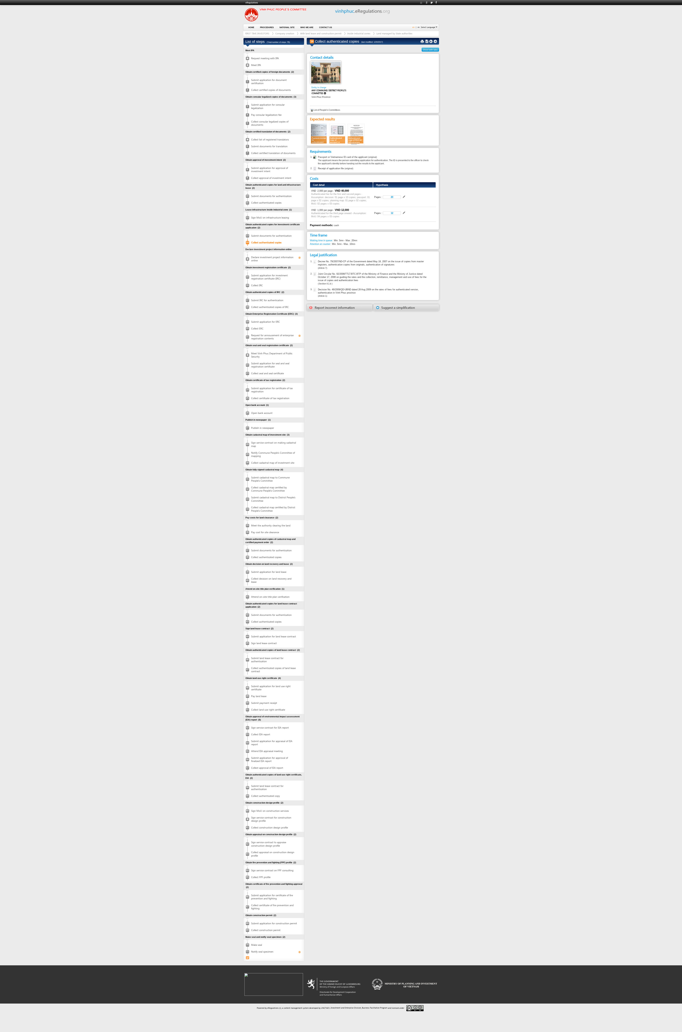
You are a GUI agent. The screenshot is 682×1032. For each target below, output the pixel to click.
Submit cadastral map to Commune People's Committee (270, 479)
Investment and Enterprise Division (346, 1008)
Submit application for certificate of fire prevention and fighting (272, 897)
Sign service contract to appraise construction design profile (268, 844)
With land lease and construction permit (320, 33)
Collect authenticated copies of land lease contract (273, 669)
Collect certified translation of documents (273, 153)
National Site (287, 27)
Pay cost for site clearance (265, 532)
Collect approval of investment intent (271, 178)
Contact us (325, 27)
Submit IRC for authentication (267, 300)
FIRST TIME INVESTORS (257, 33)
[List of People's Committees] (311, 110)
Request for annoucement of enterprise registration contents (272, 337)
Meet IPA (256, 65)
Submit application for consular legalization (268, 106)
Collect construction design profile (269, 827)
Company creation (284, 33)
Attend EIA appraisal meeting (267, 751)
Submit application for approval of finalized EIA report (269, 759)
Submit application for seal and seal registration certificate (270, 365)
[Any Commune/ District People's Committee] (326, 72)
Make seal (256, 944)
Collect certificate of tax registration (270, 398)
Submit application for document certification (269, 81)
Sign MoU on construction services (270, 810)
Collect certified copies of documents (271, 90)
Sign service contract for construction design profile (271, 819)
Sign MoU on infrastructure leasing (270, 217)
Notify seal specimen (262, 951)
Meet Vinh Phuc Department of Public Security (271, 355)
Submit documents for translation (269, 146)
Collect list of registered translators (270, 139)
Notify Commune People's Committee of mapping (273, 454)
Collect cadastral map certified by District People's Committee (273, 509)
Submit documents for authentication (271, 196)
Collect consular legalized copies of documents (269, 123)
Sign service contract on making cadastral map (273, 444)
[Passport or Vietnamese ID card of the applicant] (314, 157)
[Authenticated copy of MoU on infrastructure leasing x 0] (356, 134)
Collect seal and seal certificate (267, 373)
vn (419, 27)
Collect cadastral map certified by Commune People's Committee (269, 489)
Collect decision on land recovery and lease (271, 580)
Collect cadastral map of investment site (272, 462)
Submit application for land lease (268, 572)
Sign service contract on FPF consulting (272, 870)
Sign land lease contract (264, 643)
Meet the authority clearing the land (270, 525)
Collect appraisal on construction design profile (272, 853)
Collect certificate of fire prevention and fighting (272, 906)
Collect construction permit (265, 930)
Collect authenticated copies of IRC (270, 307)
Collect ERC (257, 328)
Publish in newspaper (262, 428)
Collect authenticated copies (266, 202)
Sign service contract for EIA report (270, 727)
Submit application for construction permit (274, 923)
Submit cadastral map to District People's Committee (273, 499)
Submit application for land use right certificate (271, 687)
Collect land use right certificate (268, 709)
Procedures (267, 27)
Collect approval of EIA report (267, 767)
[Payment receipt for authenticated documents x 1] (319, 133)
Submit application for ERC (265, 321)
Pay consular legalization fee (266, 114)
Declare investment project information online (272, 258)
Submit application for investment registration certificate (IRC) (269, 277)
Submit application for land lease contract (273, 636)
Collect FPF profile (260, 877)
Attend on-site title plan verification (270, 596)
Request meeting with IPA (265, 58)
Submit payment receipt (264, 703)
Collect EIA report (260, 734)
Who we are (306, 27)
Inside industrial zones (358, 33)
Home (251, 27)
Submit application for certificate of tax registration (272, 389)
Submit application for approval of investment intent (269, 169)
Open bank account (261, 413)
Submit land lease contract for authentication (267, 659)
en (413, 27)
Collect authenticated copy (265, 796)
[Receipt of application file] (314, 169)
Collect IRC (257, 285)
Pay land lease (258, 696)
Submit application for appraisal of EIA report (271, 742)
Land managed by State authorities (394, 33)
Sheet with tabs (430, 49)
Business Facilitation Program (374, 1008)
